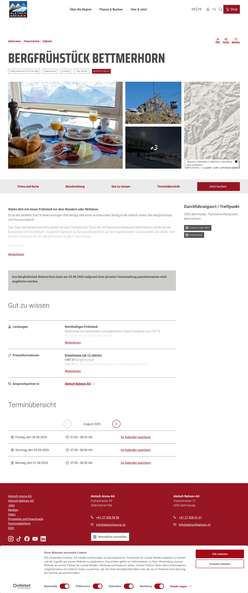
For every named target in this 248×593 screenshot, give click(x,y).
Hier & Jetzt (139, 9)
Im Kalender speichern (136, 437)
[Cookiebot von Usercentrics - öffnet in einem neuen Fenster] (22, 586)
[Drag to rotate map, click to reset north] (188, 95)
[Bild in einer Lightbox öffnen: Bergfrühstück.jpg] (65, 125)
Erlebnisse (47, 41)
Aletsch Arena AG (20, 496)
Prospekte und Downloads (25, 519)
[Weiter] (116, 424)
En (194, 9)
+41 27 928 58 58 (107, 517)
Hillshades (202, 161)
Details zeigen (178, 586)
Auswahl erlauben (219, 563)
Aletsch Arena (14, 41)
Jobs (11, 505)
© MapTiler (214, 161)
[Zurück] (67, 424)
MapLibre (191, 161)
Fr (199, 9)
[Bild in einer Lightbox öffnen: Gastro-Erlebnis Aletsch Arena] (153, 148)
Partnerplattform (19, 523)
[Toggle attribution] (236, 162)
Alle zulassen (220, 553)
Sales (12, 514)
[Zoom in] (188, 85)
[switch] (97, 586)
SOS (11, 528)
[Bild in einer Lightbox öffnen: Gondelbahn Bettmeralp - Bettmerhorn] (153, 103)
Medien (13, 510)
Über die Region (80, 9)
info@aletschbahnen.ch (195, 524)
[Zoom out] (188, 90)
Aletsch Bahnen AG (21, 501)
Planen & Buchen (111, 9)
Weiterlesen (16, 254)
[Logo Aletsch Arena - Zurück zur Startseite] (18, 9)
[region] (212, 125)
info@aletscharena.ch (111, 524)
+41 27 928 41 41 (190, 517)
